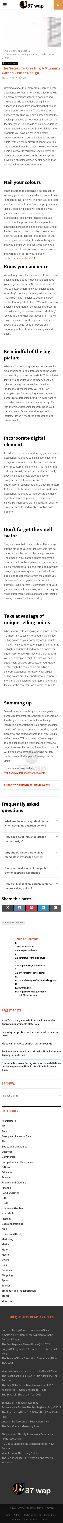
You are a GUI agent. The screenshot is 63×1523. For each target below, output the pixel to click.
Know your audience (27, 950)
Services (7, 1270)
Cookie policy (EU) (32, 1515)
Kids (4, 1229)
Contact (44, 1519)
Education (7, 1172)
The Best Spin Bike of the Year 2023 (21, 1394)
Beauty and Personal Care (16, 1136)
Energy (6, 1177)
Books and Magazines (14, 1146)
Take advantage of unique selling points (38, 980)
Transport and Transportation (19, 1290)
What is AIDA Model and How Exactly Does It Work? (29, 1371)
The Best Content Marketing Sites (20, 1426)
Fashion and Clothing (14, 1182)
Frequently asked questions (32, 991)
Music (5, 1254)
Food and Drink (10, 1193)
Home (7, 1515)
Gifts (4, 1198)
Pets (4, 1265)
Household (8, 1213)
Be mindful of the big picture (31, 957)
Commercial (9, 1156)
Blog (4, 1141)
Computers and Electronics (17, 1162)
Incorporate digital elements (31, 965)
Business (7, 1151)
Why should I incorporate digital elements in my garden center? (31, 855)
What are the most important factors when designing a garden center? (31, 823)
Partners (16, 1519)
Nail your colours (25, 946)
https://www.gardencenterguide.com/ (25, 772)
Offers (5, 1259)
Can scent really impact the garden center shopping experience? (31, 870)
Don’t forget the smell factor (31, 972)
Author (17, 1515)
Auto (4, 1131)
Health (5, 1203)
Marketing (7, 1239)
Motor (5, 1249)
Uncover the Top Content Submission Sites (25, 1330)
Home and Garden (10, 63)
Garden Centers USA (23, 258)
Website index (30, 1519)
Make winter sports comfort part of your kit (27, 1043)
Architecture (9, 1120)
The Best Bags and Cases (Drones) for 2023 (26, 1344)
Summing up (24, 987)
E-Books (7, 1167)
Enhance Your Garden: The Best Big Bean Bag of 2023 (31, 1407)
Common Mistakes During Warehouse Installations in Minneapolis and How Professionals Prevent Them (31, 1066)
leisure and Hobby (12, 1234)
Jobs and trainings (12, 1223)
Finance (6, 1187)
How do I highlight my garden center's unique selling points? (31, 886)
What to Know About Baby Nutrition (21, 1453)
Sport (5, 1280)
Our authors (50, 1515)
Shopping (7, 1275)
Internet (6, 1218)
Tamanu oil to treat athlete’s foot (20, 1402)
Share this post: (30, 995)
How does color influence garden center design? (31, 839)
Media (5, 1244)
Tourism (6, 1285)
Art (3, 1126)
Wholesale (8, 1301)
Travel (5, 1295)
